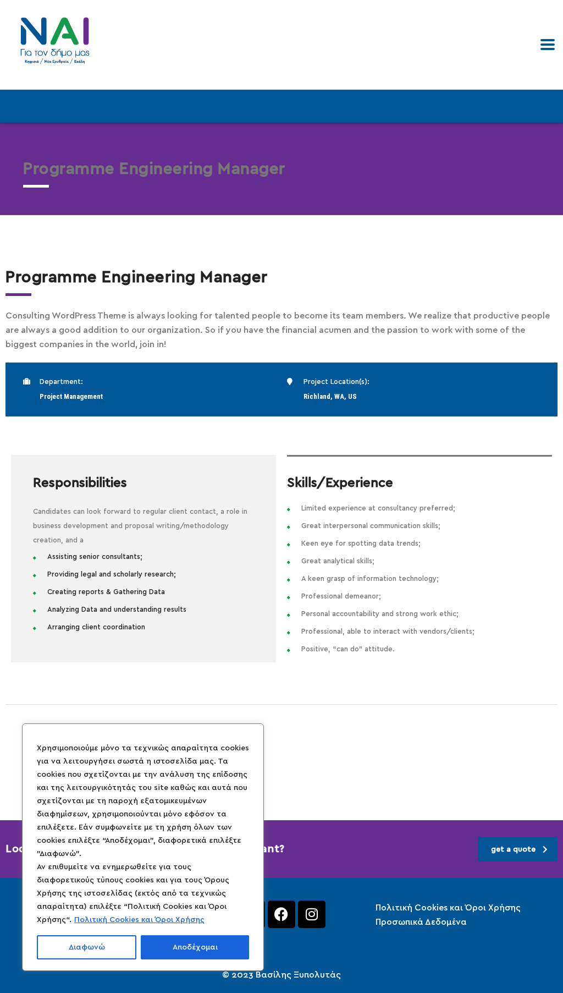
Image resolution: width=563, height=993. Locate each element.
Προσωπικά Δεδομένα (421, 922)
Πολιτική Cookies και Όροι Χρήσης (139, 920)
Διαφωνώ (87, 947)
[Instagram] (311, 914)
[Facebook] (281, 914)
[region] (143, 847)
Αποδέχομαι (195, 947)
